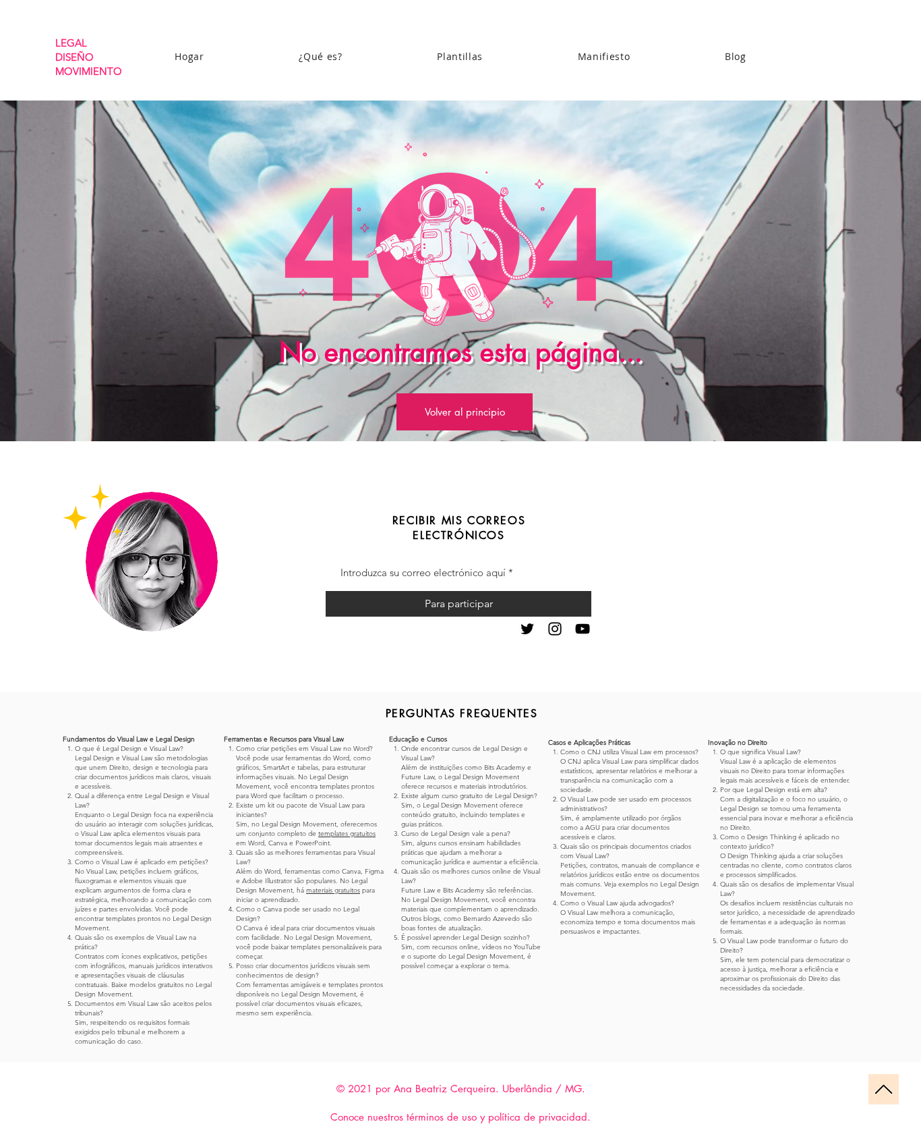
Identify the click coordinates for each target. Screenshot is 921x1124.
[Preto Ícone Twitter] (527, 629)
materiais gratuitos (333, 890)
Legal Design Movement (299, 824)
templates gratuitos (347, 833)
